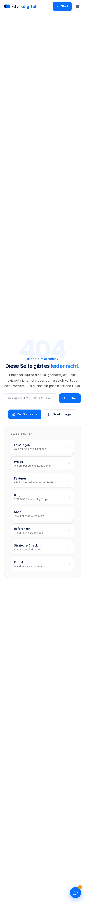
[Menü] (77, 6)
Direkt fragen (63, 414)
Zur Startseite (27, 414)
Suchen (72, 398)
